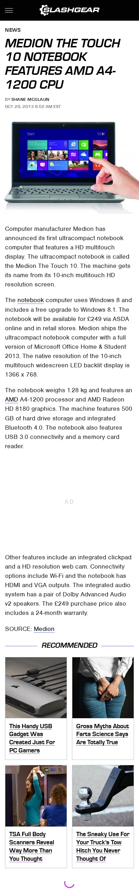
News (13, 30)
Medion (44, 629)
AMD (11, 399)
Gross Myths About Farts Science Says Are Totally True (102, 734)
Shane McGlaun (30, 99)
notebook (30, 300)
